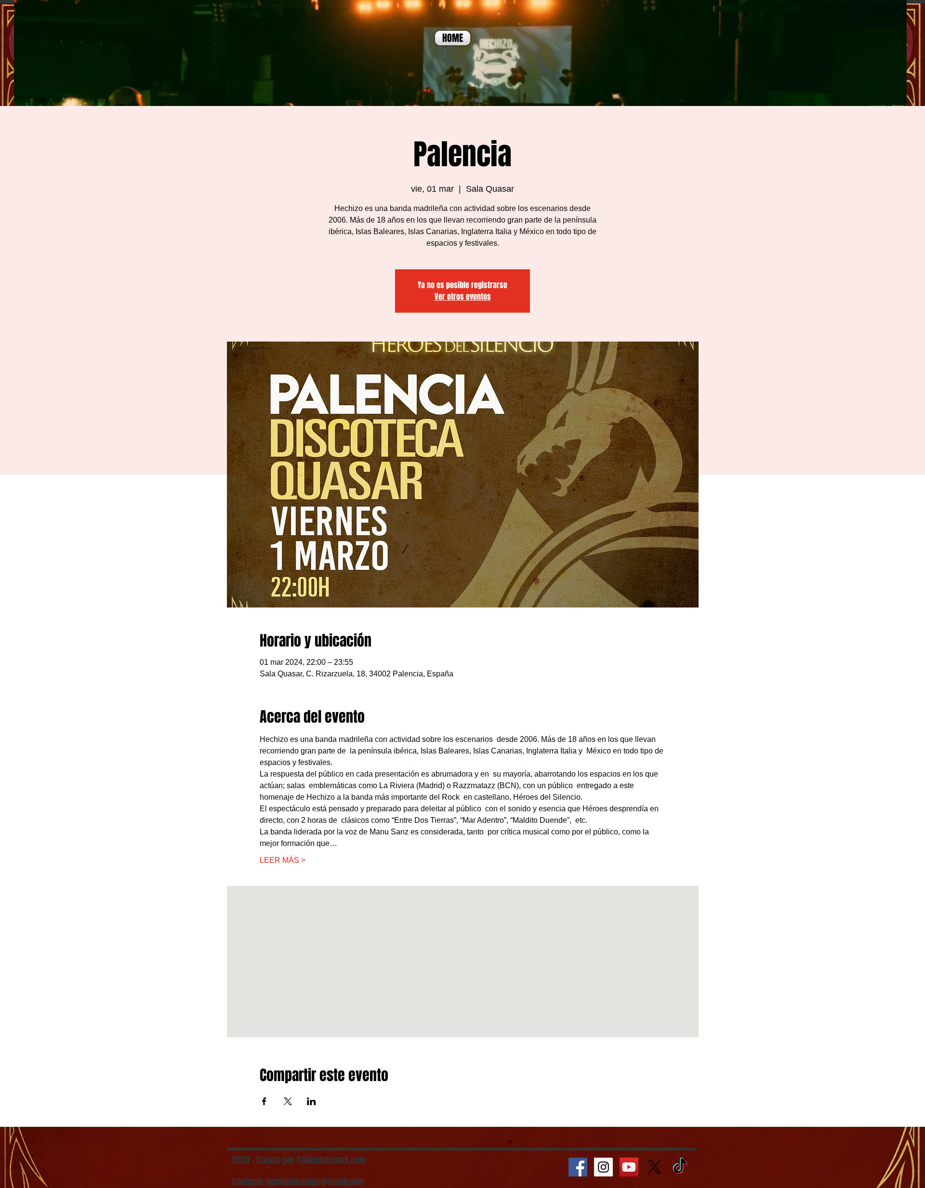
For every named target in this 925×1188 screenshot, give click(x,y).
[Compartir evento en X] (287, 1101)
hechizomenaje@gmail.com (316, 1181)
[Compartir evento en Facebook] (264, 1101)
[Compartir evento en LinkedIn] (311, 1101)
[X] (654, 1167)
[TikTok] (680, 1167)
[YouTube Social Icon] (629, 1167)
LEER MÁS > (282, 860)
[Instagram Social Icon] (603, 1167)
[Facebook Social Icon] (577, 1167)
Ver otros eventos (463, 296)
